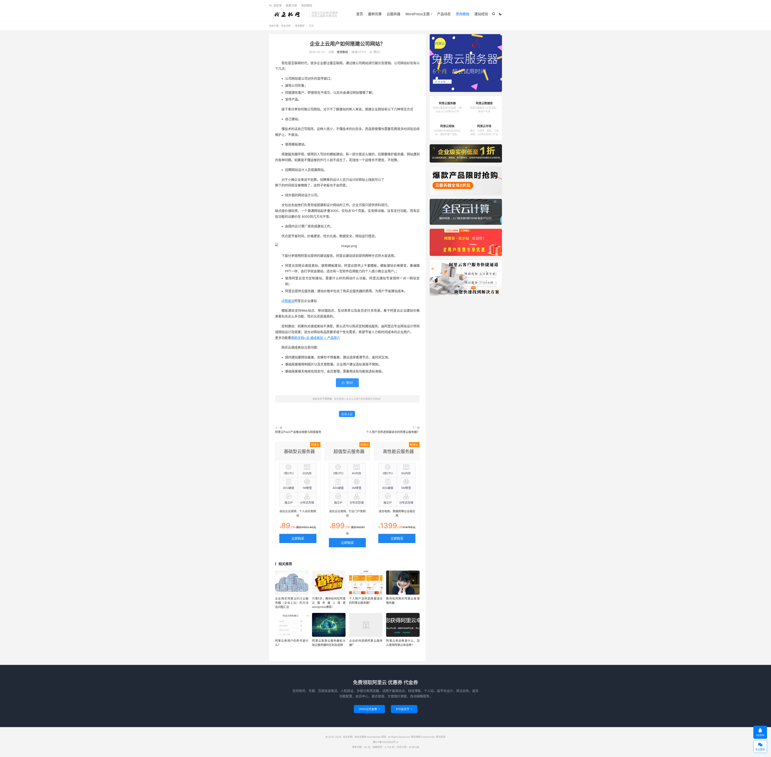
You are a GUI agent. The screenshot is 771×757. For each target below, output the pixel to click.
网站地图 (415, 736)
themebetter (374, 736)
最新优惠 (375, 14)
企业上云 (347, 414)
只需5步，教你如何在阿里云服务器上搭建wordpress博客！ (328, 602)
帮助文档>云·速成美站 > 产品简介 (315, 338)
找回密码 (306, 5)
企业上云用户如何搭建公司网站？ (347, 44)
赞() (375, 52)
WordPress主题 (417, 14)
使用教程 (462, 14)
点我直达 (287, 301)
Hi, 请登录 (275, 5)
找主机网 (288, 14)
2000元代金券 (369, 709)
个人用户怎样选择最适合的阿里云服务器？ (393, 431)
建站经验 (481, 14)
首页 (359, 14)
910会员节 (404, 709)
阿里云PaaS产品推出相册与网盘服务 (298, 431)
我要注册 (291, 5)
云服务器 (393, 14)
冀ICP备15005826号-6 (385, 742)
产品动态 (444, 14)
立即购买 (297, 538)
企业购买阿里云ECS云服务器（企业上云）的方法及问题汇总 (291, 602)
